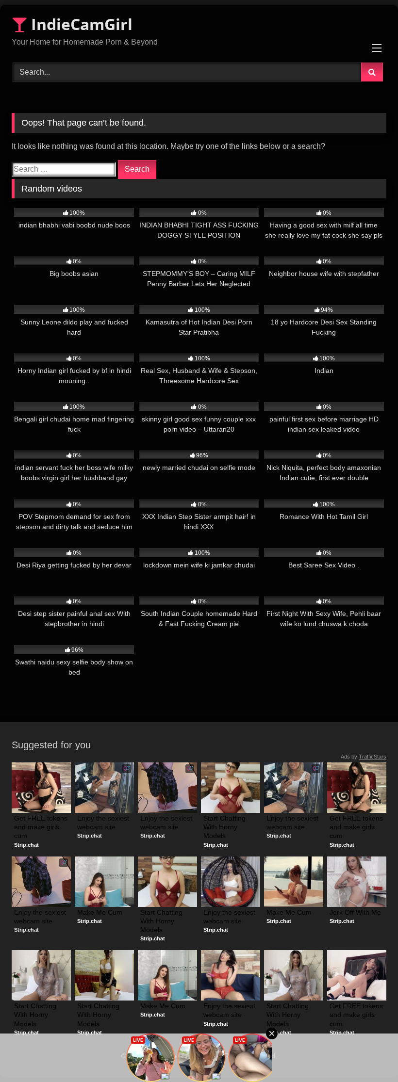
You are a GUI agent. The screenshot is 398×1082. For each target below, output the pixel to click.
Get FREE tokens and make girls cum (41, 827)
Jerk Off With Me (355, 912)
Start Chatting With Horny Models (225, 827)
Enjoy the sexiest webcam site (104, 822)
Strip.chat (26, 845)
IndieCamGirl (80, 24)
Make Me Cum (99, 912)
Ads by (363, 756)
